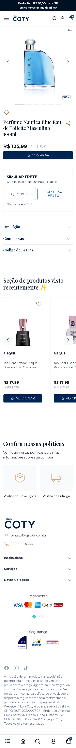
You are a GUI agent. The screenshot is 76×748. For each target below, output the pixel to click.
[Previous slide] (7, 62)
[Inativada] (22, 642)
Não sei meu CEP (19, 204)
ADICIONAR (25, 398)
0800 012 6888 (22, 544)
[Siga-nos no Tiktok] (26, 668)
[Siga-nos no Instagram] (16, 668)
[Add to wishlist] (6, 112)
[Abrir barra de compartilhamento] (68, 123)
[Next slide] (68, 62)
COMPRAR (40, 155)
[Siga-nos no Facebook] (6, 668)
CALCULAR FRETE (53, 193)
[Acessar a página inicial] (38, 523)
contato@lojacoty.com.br (28, 535)
